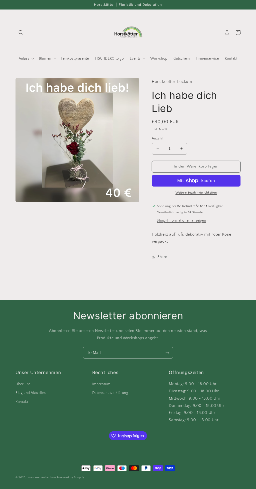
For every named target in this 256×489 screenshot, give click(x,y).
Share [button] (162, 257)
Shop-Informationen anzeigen (181, 221)
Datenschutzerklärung (110, 393)
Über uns (23, 384)
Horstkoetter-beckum (42, 477)
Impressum (101, 384)
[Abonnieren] (167, 353)
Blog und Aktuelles (31, 393)
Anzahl (157, 138)
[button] (21, 32)
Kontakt (22, 402)
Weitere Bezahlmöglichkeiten (196, 192)
